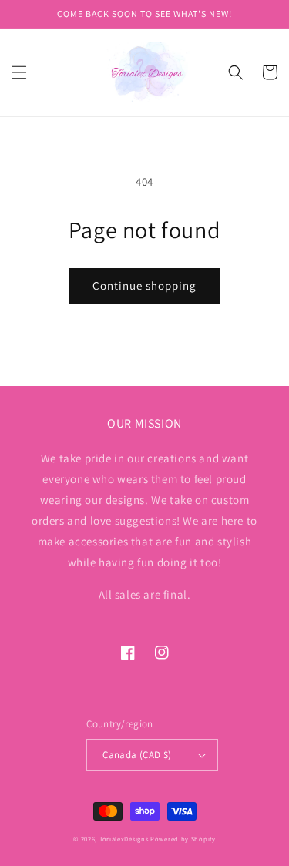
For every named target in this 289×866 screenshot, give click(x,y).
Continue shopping (144, 285)
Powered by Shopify (183, 838)
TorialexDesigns (124, 838)
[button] (19, 72)
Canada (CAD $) (137, 754)
